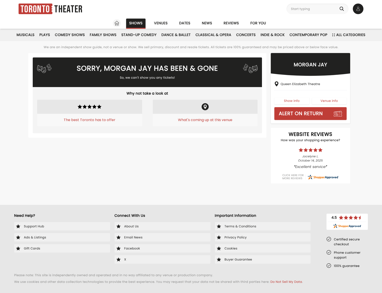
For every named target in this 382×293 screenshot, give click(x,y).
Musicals (25, 34)
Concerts (246, 34)
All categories (350, 34)
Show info (292, 101)
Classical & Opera (213, 34)
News (207, 23)
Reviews (231, 23)
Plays (44, 34)
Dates (184, 23)
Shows (135, 23)
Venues (161, 23)
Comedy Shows (70, 34)
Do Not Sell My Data (286, 282)
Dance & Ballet (176, 34)
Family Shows (103, 34)
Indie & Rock (273, 34)
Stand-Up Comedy (139, 34)
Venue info (329, 101)
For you (258, 23)
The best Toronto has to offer (89, 119)
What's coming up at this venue (205, 119)
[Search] (342, 9)
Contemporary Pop (308, 34)
